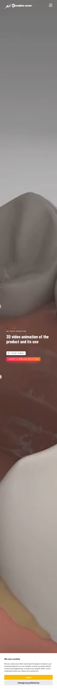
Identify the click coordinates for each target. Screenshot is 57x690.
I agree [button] (28, 677)
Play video (17, 353)
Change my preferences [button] (28, 683)
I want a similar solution (23, 359)
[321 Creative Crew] (18, 5)
